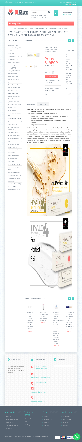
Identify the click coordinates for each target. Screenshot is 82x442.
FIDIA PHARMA (53, 47)
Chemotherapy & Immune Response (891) (13, 79)
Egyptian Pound (71, 2)
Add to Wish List (50, 80)
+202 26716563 (41, 366)
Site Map (27, 425)
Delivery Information (12, 419)
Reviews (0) (42, 104)
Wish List (65, 422)
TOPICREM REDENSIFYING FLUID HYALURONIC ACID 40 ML (44, 317)
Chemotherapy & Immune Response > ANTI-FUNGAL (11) (14, 87)
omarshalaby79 (41, 383)
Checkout (43, 17)
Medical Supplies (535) (14, 136)
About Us (8, 416)
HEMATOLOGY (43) (13, 133)
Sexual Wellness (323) (14, 184)
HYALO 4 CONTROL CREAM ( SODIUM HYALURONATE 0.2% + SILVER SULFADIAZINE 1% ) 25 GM (41, 29)
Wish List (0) (34, 15)
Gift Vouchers (48, 419)
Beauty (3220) (12, 68)
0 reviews (56, 88)
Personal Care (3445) (14, 164)
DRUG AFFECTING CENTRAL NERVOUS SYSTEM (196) (13, 127)
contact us (9, 428)
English (73, 4)
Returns (27, 422)
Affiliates (46, 422)
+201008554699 (41, 368)
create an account (30, 2)
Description (31, 104)
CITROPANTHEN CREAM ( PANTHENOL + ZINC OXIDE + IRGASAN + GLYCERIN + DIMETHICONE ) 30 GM (70, 321)
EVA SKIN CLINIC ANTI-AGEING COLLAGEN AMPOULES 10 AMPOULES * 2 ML (30, 321)
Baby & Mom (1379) (13, 56)
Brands (46, 416)
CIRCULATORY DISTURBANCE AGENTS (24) (14, 113)
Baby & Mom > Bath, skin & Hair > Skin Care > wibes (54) (14, 62)
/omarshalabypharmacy (38, 392)
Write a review (49, 91)
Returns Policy (10, 422)
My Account (42, 15)
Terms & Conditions (12, 425)
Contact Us (28, 419)
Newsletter (66, 425)
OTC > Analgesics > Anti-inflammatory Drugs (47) (13, 158)
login (20, 2)
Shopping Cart (35, 17)
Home (9, 29)
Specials (46, 425)
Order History (67, 419)
